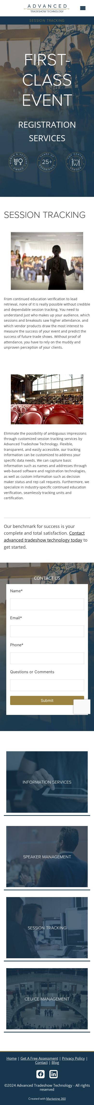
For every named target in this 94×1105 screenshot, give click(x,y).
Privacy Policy (73, 1058)
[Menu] (83, 8)
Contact (41, 1062)
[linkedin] (53, 1074)
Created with (47, 1099)
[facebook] (40, 1074)
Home (12, 1058)
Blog (55, 1062)
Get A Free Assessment (39, 1058)
